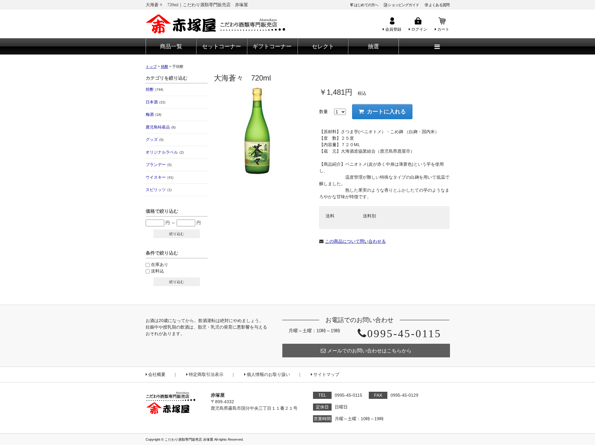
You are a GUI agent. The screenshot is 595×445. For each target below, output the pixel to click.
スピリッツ (159, 189)
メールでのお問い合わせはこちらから (369, 350)
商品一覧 (171, 46)
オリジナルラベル (165, 152)
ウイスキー (160, 177)
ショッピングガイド (403, 5)
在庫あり (159, 264)
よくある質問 (439, 5)
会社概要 (156, 374)
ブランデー (159, 164)
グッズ (155, 139)
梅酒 (153, 114)
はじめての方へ (366, 5)
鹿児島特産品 (161, 127)
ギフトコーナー (272, 46)
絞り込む (176, 234)
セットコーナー (221, 46)
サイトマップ (326, 374)
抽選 (373, 46)
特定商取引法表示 (206, 374)
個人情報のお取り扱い (268, 374)
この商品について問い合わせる (355, 241)
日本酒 (155, 102)
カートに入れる (386, 111)
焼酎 (154, 89)
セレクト (323, 46)
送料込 (157, 270)
